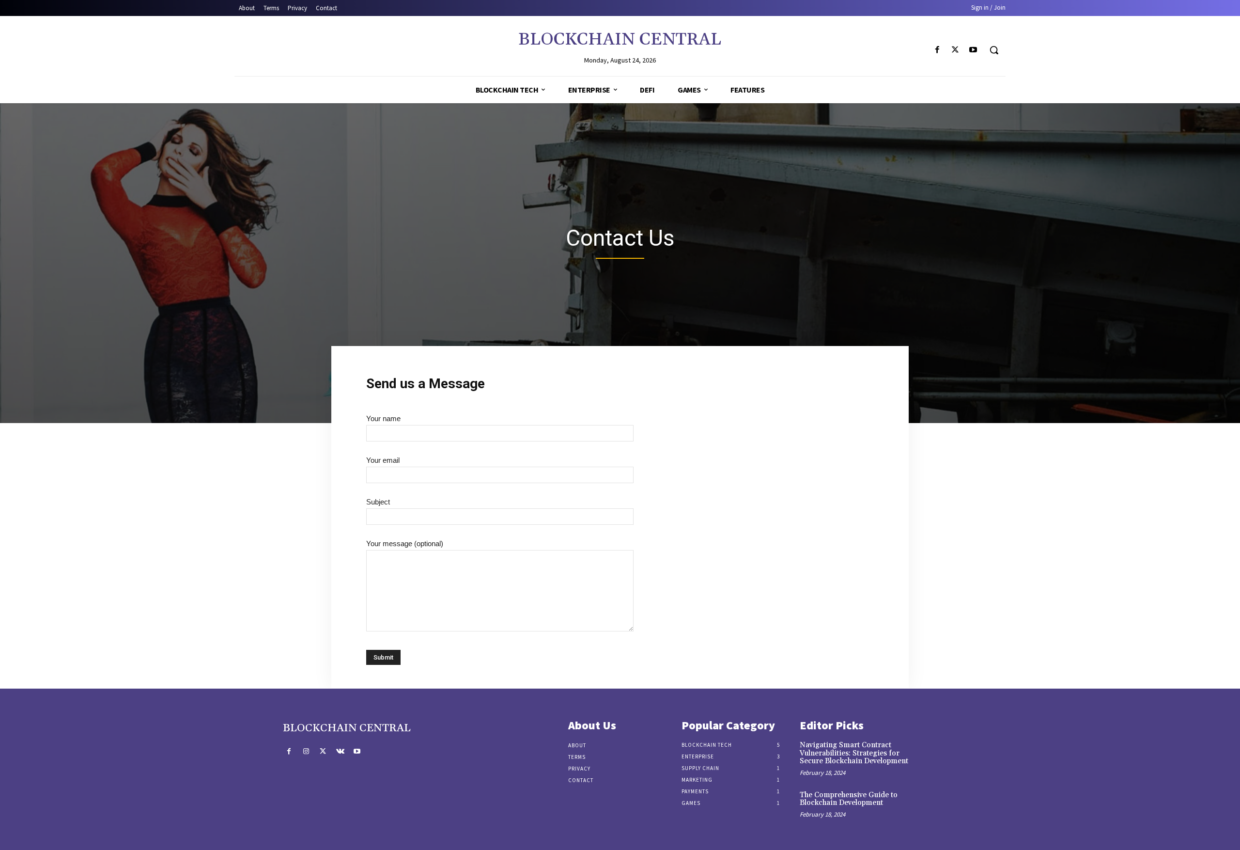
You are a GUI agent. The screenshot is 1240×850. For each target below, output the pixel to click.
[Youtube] (973, 50)
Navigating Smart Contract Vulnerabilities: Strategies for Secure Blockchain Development (854, 753)
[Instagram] (306, 751)
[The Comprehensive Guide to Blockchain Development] (941, 805)
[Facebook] (937, 50)
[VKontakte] (340, 751)
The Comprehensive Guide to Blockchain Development (849, 799)
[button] (994, 50)
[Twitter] (955, 50)
